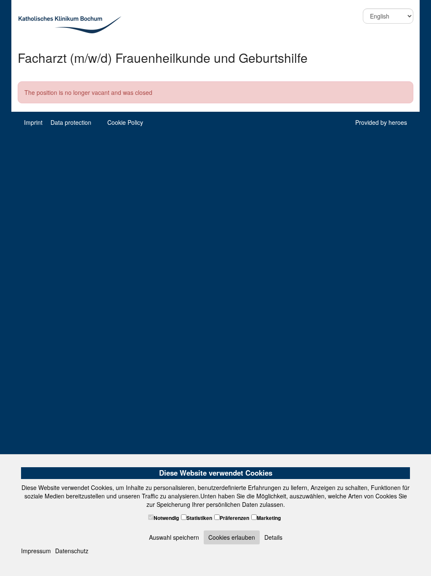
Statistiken (199, 518)
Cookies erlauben (231, 537)
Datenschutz (71, 550)
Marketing (269, 518)
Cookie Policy (125, 122)
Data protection (71, 122)
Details (273, 537)
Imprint (33, 122)
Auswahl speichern (174, 537)
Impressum (36, 550)
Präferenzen (234, 518)
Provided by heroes (381, 122)
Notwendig (166, 518)
